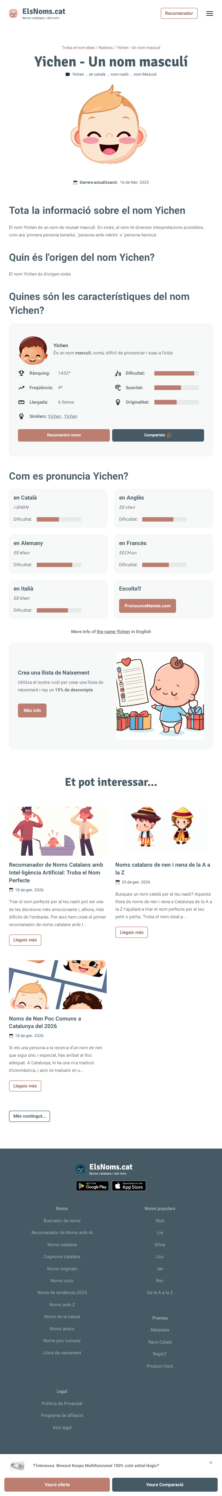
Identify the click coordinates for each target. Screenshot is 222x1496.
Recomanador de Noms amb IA (62, 1232)
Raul (160, 1221)
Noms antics (62, 1329)
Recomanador (179, 13)
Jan (159, 1269)
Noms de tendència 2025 (62, 1292)
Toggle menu (213, 15)
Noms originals (62, 1269)
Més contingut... (29, 1116)
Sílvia (160, 1245)
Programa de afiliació (62, 1415)
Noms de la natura (62, 1316)
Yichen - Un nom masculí (138, 48)
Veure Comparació (165, 1485)
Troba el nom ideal (78, 48)
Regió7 (160, 1354)
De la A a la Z (160, 1292)
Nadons (106, 48)
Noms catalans (62, 1245)
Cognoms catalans (62, 1256)
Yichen (54, 416)
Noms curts (62, 1281)
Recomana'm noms (64, 435)
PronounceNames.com (148, 606)
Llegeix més (25, 940)
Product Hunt (160, 1366)
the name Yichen (113, 631)
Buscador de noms (62, 1221)
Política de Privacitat (62, 1403)
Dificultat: (23, 519)
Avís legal (62, 1427)
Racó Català (160, 1342)
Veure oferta (57, 1485)
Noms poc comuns (62, 1341)
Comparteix (154, 435)
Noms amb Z (62, 1305)
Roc (160, 1281)
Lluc (160, 1256)
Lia (160, 1232)
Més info (32, 710)
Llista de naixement (62, 1353)
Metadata (160, 1330)
